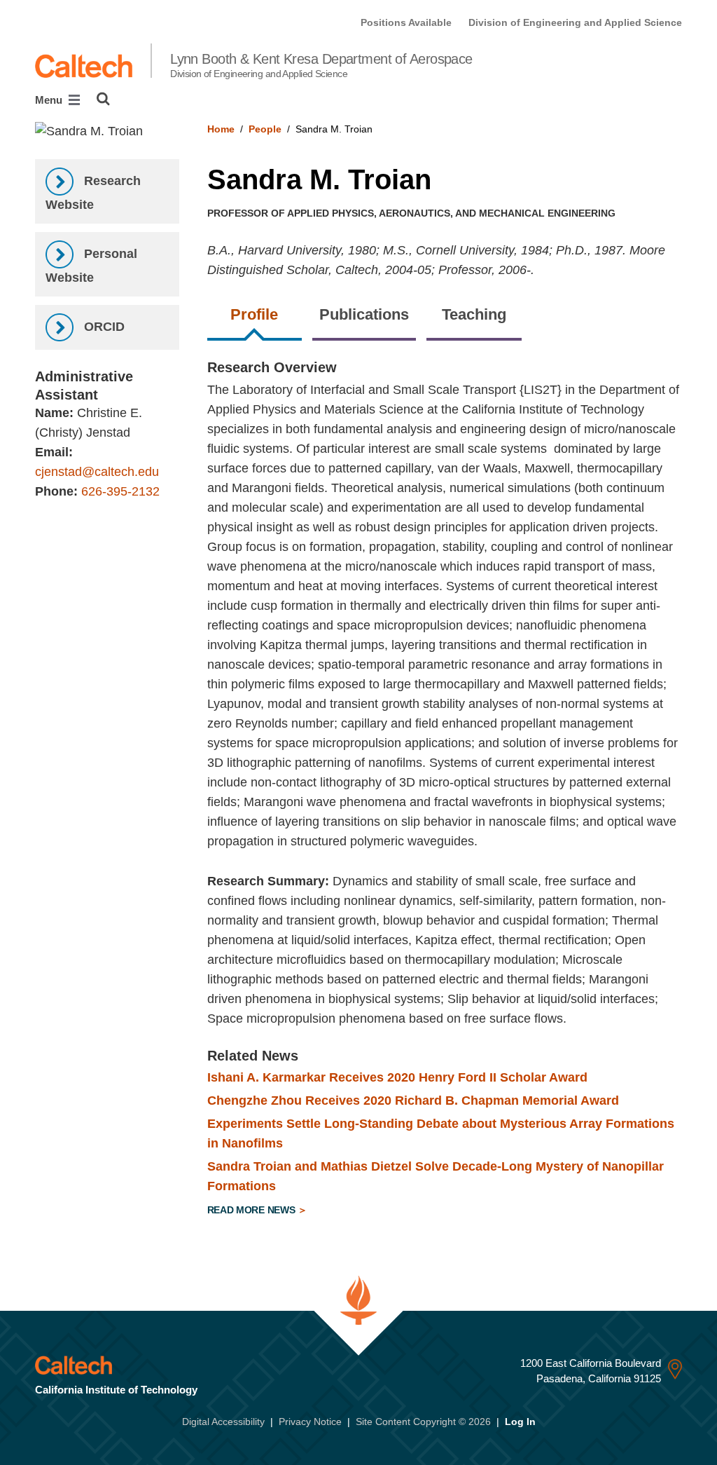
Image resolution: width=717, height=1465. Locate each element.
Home (221, 129)
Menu (50, 100)
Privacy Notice (310, 1421)
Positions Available (406, 22)
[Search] (103, 99)
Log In (520, 1421)
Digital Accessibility (223, 1421)
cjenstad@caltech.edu (97, 472)
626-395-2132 (120, 491)
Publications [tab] (364, 314)
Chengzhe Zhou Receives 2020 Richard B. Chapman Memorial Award (413, 1100)
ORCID (103, 327)
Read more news (252, 1209)
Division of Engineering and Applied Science (575, 22)
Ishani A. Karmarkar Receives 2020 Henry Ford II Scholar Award (397, 1077)
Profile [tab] (254, 314)
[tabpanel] (445, 791)
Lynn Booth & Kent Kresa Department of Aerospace (321, 65)
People (265, 129)
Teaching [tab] (474, 314)
